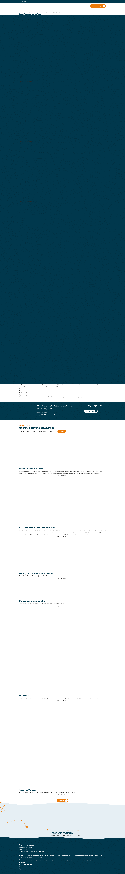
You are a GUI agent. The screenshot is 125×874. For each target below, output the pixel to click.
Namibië (81, 855)
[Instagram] (20, 853)
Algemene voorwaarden (25, 869)
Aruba (32, 855)
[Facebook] (22, 853)
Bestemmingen (41, 6)
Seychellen (27, 857)
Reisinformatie (63, 6)
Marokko (71, 855)
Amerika (28, 855)
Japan (67, 855)
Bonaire (41, 855)
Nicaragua (87, 855)
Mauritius (76, 855)
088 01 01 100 (25, 1)
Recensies (34, 860)
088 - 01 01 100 (25, 851)
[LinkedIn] (24, 853)
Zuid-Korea (39, 857)
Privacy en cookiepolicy (87, 860)
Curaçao (62, 855)
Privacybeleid (22, 867)
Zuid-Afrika (33, 857)
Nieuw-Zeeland (94, 855)
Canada (51, 855)
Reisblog (82, 6)
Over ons (73, 6)
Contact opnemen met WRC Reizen (47, 860)
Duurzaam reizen (61, 860)
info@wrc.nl (37, 1)
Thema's (52, 6)
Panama (21, 857)
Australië (36, 855)
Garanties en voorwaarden (73, 860)
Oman (100, 855)
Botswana (46, 855)
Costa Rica (57, 855)
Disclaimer (22, 871)
